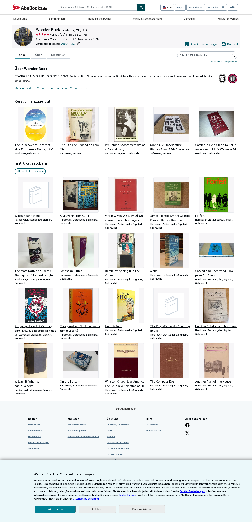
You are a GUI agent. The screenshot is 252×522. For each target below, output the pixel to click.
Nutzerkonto (196, 7)
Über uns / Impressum (118, 424)
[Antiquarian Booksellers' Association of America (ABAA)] (222, 83)
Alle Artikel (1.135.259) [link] (30, 171)
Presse (110, 430)
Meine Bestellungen (38, 442)
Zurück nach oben (126, 408)
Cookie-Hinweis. (128, 494)
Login (180, 7)
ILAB (72, 44)
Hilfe (232, 7)
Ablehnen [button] (97, 509)
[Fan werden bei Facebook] (187, 425)
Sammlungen (57, 18)
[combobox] (97, 7)
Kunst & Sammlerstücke (147, 18)
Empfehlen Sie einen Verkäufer (83, 436)
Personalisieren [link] (142, 509)
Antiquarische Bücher (99, 18)
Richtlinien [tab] (58, 55)
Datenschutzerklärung (118, 442)
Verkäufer (189, 18)
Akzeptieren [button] (55, 509)
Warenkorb (33, 448)
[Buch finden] (141, 7)
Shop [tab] (22, 55)
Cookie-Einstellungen (192, 491)
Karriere (111, 436)
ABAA (64, 44)
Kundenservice (153, 430)
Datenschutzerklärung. (86, 498)
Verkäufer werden (228, 18)
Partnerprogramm (77, 430)
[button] (79, 44)
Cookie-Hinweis (115, 454)
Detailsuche (20, 18)
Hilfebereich (152, 424)
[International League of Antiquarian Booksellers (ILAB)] (232, 83)
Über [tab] (38, 55)
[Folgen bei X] (187, 433)
